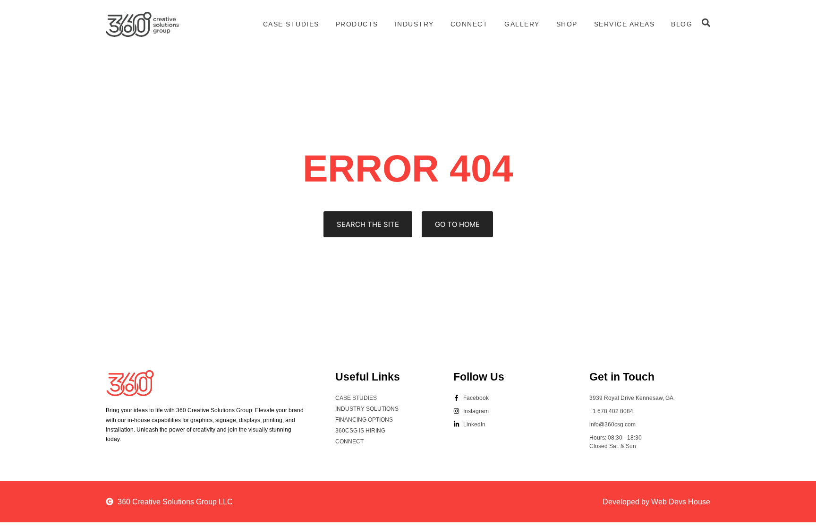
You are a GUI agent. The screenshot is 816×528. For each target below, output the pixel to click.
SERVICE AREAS (624, 24)
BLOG (681, 24)
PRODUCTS (357, 24)
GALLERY (522, 24)
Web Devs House (680, 502)
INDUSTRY (414, 24)
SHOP (567, 24)
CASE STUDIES (291, 24)
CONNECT (469, 24)
